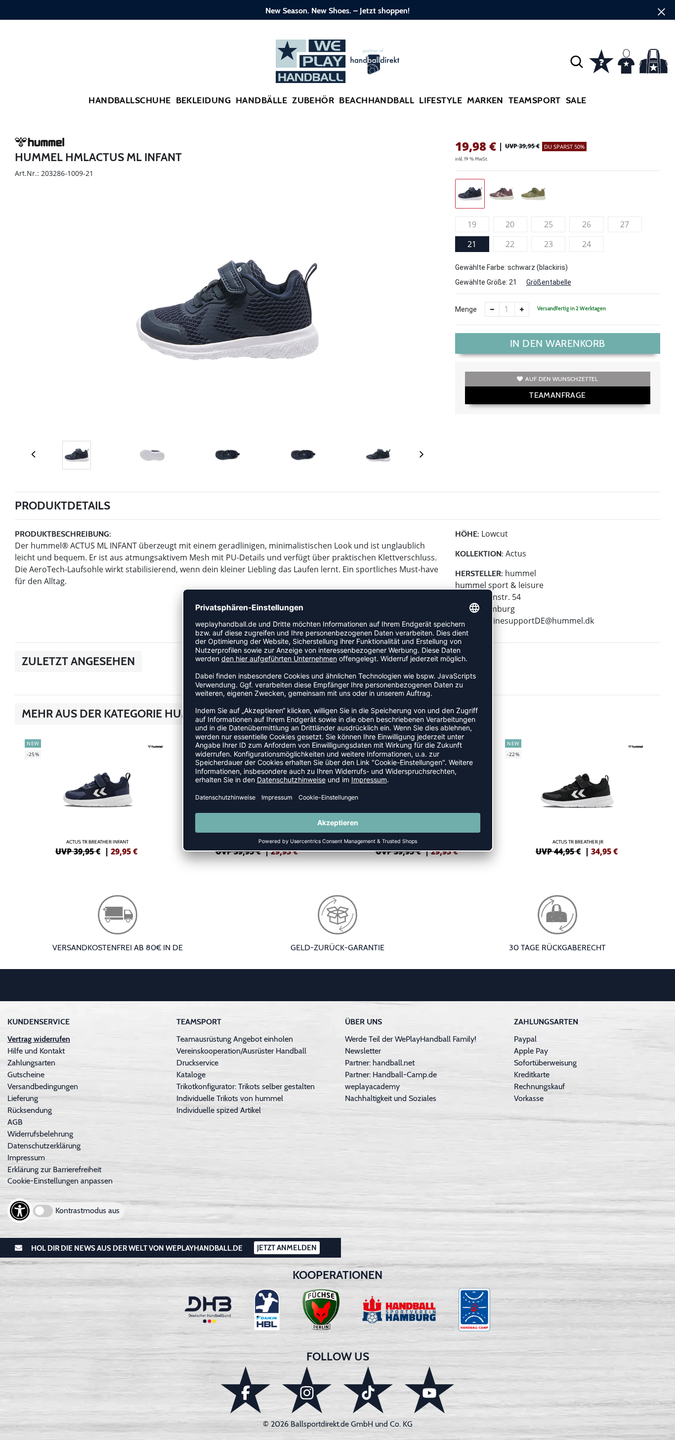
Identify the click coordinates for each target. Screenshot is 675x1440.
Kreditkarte (531, 1074)
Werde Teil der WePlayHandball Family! (410, 1039)
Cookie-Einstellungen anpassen (60, 1181)
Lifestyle (440, 100)
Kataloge (191, 1074)
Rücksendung (29, 1110)
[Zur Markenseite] (39, 143)
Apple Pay (531, 1051)
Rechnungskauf (539, 1086)
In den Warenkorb (557, 343)
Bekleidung (203, 100)
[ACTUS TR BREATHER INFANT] (97, 796)
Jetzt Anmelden (287, 1247)
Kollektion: (479, 553)
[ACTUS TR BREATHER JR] (577, 796)
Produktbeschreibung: (63, 534)
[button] (577, 61)
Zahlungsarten (31, 1062)
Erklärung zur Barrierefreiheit (54, 1169)
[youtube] (429, 1389)
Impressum (26, 1157)
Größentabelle (548, 282)
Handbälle (261, 100)
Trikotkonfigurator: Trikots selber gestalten (245, 1086)
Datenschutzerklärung (44, 1145)
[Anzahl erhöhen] (521, 309)
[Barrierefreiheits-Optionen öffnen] (19, 1210)
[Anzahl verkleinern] (492, 309)
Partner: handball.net (380, 1062)
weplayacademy (372, 1086)
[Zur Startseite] (337, 61)
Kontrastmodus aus (87, 1210)
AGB (15, 1122)
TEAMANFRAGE (557, 395)
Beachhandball (376, 100)
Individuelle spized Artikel (218, 1110)
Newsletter (363, 1051)
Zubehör (313, 100)
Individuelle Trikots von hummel (229, 1098)
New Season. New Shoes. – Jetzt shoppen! (337, 10)
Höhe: (467, 534)
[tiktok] (368, 1389)
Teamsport (534, 100)
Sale (576, 100)
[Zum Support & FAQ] (601, 60)
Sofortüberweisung (545, 1062)
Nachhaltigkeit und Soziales (390, 1098)
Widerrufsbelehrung (40, 1134)
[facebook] (245, 1389)
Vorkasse (529, 1098)
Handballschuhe (129, 100)
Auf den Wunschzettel (561, 378)
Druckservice (197, 1062)
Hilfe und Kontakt (36, 1051)
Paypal (525, 1039)
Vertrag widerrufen (38, 1039)
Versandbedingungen (42, 1086)
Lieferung (22, 1098)
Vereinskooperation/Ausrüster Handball (241, 1051)
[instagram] (307, 1389)
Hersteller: (479, 573)
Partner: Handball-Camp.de (391, 1074)
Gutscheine (25, 1074)
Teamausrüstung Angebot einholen (234, 1039)
